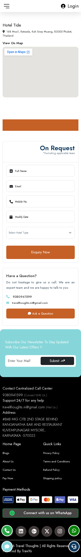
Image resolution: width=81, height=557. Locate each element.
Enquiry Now (40, 252)
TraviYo (27, 551)
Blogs (6, 453)
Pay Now (8, 478)
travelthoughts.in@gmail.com (29, 303)
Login (73, 6)
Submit (54, 360)
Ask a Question (42, 313)
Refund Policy (51, 470)
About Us (8, 461)
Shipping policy (52, 478)
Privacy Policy (51, 453)
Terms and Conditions (56, 461)
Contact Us (9, 470)
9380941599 (22, 296)
